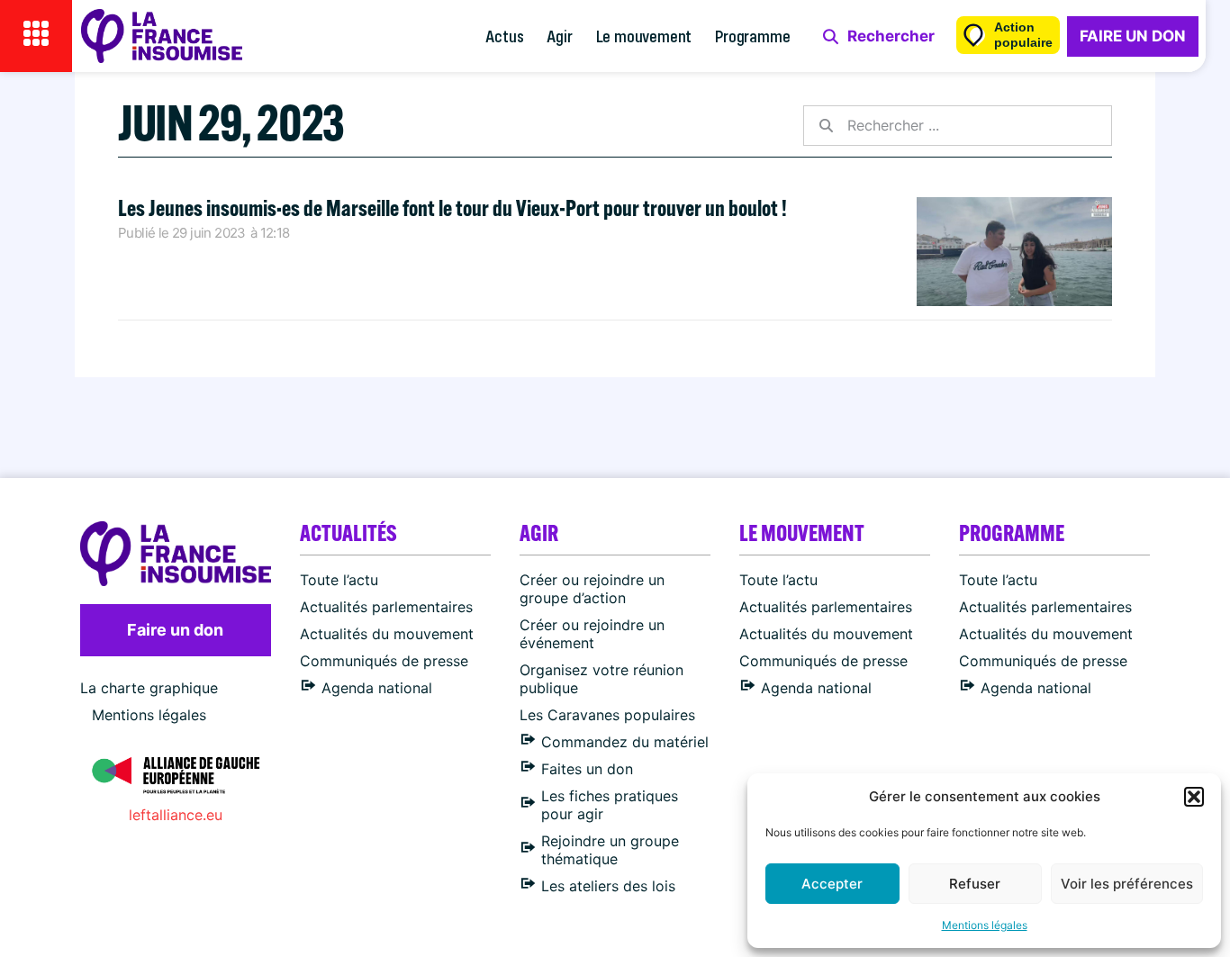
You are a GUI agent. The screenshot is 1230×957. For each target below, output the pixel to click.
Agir (559, 35)
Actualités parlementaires (386, 607)
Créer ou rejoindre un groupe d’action (592, 589)
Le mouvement (644, 35)
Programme (752, 35)
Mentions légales (984, 925)
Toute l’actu (339, 580)
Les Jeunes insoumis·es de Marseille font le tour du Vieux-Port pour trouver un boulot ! (452, 207)
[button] (1194, 797)
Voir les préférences (1127, 883)
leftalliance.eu (175, 815)
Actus (504, 35)
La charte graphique (149, 688)
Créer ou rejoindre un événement (592, 634)
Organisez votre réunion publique (601, 679)
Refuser (974, 883)
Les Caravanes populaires (607, 715)
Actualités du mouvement (387, 634)
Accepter (832, 883)
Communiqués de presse (384, 661)
